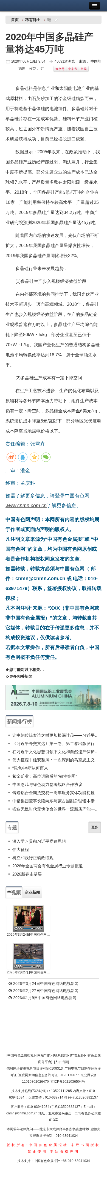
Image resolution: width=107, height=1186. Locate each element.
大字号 (59, 69)
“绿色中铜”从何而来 (30, 768)
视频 (16, 892)
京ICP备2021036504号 (67, 1082)
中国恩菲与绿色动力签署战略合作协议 (47, 784)
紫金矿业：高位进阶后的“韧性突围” (44, 776)
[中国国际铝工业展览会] (53, 697)
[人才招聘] (61, 1062)
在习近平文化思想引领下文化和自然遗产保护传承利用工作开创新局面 (57, 751)
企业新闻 (32, 892)
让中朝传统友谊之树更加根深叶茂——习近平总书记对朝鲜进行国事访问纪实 (57, 735)
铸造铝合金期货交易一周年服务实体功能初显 (53, 792)
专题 (12, 827)
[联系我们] (60, 1055)
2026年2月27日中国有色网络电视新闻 (28, 972)
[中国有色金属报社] (21, 1055)
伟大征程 (20, 849)
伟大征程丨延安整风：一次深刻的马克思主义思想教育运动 (57, 760)
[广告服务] (77, 1055)
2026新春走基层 (27, 874)
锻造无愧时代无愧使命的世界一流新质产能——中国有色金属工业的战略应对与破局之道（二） (57, 809)
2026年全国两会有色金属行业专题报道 (47, 866)
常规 (84, 69)
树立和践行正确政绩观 (33, 857)
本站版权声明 (65, 1151)
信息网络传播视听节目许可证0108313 (35, 1068)
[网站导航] (43, 1055)
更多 (94, 827)
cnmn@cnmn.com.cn (22, 1113)
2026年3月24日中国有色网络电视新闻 (28, 935)
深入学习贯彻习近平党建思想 (39, 841)
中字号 (72, 69)
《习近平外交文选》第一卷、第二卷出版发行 (53, 743)
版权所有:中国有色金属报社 (37, 1145)
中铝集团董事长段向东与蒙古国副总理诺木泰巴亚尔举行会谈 (57, 801)
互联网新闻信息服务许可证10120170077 (48, 1075)
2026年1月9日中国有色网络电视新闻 (44, 998)
